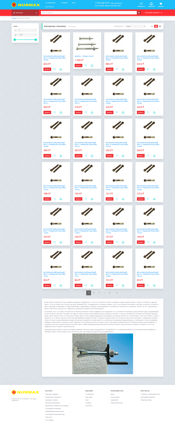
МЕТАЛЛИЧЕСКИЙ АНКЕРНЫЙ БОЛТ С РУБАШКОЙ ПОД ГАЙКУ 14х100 (117, 187)
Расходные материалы (53, 408)
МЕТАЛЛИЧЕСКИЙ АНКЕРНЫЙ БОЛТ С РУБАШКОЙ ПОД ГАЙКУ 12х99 (54, 274)
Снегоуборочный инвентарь (55, 414)
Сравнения (114, 400)
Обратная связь (146, 400)
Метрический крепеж (52, 403)
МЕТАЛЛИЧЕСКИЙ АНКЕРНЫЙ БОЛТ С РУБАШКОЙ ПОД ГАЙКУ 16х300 (117, 101)
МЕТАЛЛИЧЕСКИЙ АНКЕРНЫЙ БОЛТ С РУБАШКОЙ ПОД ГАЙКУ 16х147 (86, 144)
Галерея (64, 3)
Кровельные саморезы (53, 397)
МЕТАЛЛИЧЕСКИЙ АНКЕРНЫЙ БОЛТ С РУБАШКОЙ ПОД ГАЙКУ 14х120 (86, 187)
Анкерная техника (51, 400)
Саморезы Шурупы (51, 394)
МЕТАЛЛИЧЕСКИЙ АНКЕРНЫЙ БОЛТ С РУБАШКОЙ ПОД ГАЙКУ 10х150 (148, 274)
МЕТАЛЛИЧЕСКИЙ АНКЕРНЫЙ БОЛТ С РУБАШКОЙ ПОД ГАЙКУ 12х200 (86, 231)
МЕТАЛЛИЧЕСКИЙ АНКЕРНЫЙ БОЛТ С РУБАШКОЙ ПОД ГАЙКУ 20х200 (148, 58)
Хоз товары (49, 420)
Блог (74, 3)
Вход (112, 394)
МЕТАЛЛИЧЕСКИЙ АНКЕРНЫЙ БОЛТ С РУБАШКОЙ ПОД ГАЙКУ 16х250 (148, 101)
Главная (14, 18)
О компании (50, 3)
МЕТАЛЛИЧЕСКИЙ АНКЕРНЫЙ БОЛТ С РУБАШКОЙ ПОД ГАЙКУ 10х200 (117, 274)
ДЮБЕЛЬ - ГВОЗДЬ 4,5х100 (84, 56)
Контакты (49, 7)
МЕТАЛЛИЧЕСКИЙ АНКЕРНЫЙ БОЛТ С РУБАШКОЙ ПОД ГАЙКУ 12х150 (117, 231)
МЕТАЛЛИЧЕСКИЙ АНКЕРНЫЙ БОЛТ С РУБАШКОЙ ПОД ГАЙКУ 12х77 (86, 274)
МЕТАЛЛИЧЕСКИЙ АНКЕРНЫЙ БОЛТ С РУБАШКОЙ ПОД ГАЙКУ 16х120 (117, 144)
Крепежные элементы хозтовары (56, 406)
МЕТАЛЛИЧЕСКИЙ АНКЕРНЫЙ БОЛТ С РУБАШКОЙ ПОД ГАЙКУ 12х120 (148, 231)
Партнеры (88, 397)
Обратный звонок (116, 3)
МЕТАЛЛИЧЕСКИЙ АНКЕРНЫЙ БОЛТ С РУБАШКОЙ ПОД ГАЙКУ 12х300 (148, 187)
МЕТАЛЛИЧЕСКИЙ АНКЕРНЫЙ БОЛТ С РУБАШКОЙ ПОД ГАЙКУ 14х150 (54, 187)
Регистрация (115, 397)
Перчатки (48, 417)
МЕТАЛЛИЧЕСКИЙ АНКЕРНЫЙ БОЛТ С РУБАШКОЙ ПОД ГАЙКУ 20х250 (54, 58)
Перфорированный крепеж (54, 411)
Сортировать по (119, 26)
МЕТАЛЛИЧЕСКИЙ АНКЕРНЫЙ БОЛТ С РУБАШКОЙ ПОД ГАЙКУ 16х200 (54, 144)
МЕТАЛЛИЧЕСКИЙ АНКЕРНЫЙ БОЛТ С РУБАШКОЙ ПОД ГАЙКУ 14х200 (148, 144)
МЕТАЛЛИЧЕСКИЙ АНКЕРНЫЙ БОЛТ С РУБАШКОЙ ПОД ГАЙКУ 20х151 (54, 101)
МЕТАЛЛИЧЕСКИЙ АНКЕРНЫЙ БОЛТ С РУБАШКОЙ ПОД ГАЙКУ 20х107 (86, 101)
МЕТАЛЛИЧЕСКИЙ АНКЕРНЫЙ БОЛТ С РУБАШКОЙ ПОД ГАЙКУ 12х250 (54, 231)
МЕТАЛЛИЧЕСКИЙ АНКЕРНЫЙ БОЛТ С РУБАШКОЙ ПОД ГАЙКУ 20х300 (117, 58)
